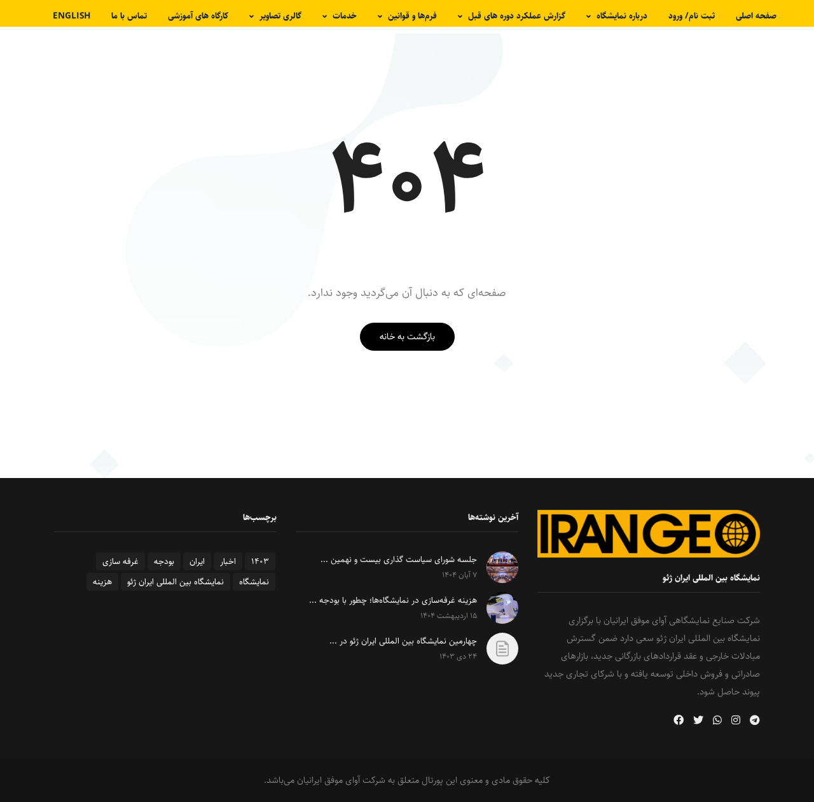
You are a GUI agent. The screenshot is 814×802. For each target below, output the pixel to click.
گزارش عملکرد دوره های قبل (516, 16)
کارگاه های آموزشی (198, 16)
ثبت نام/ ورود (691, 16)
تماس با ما (129, 16)
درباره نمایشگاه (622, 16)
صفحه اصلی (756, 16)
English (71, 16)
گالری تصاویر (280, 16)
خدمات (345, 16)
